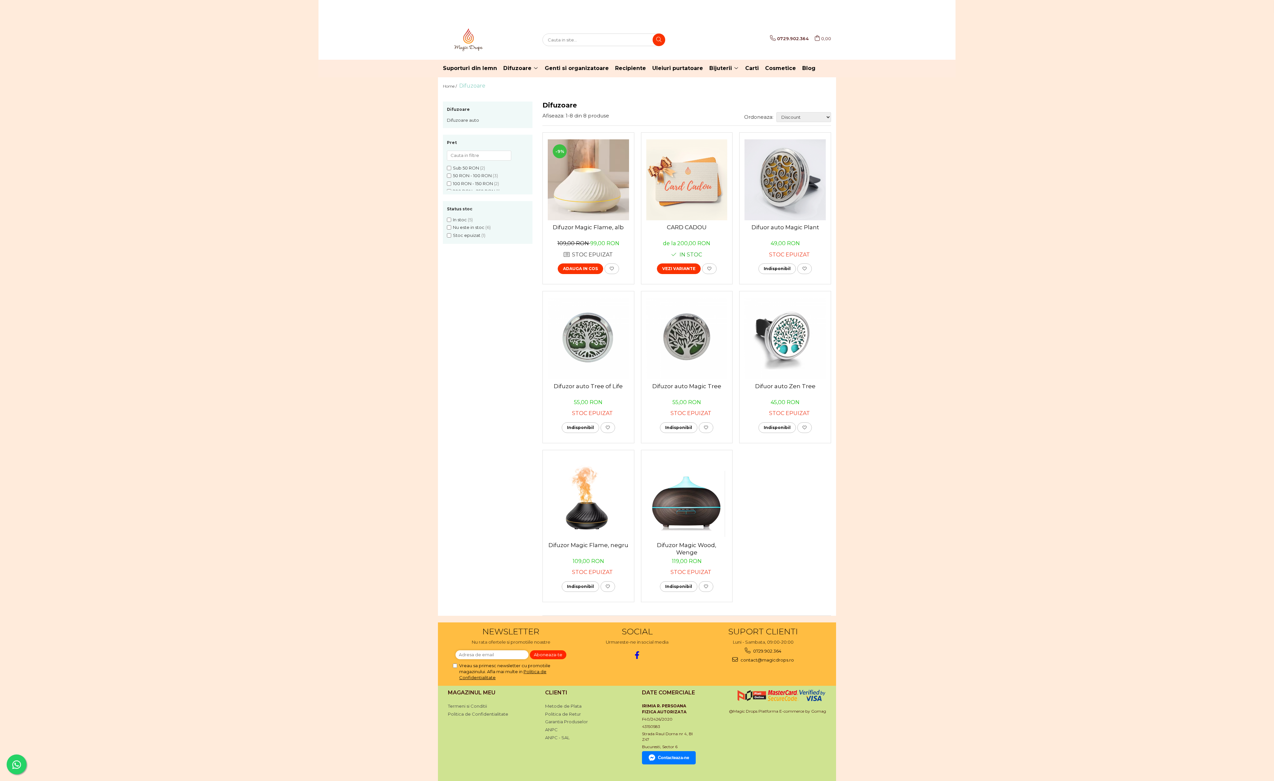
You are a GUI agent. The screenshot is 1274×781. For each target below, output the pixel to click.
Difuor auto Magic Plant (785, 227)
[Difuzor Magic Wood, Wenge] (687, 497)
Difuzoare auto (463, 120)
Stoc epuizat (466, 235)
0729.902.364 (766, 651)
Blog (808, 68)
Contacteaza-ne (673, 757)
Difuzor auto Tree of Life (588, 386)
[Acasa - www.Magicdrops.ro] (476, 39)
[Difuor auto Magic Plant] (785, 180)
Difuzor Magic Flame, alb (588, 227)
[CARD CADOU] (687, 180)
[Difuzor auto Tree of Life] (588, 338)
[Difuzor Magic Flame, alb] (588, 180)
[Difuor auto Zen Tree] (785, 338)
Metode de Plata (563, 706)
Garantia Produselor (566, 721)
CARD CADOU (687, 227)
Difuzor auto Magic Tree (686, 386)
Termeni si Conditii (467, 706)
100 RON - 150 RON (473, 183)
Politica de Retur (563, 714)
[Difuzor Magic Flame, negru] (588, 497)
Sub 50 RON (466, 168)
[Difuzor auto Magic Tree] (687, 338)
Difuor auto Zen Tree (785, 386)
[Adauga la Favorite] (611, 268)
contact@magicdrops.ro (767, 660)
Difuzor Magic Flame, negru (588, 545)
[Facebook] (637, 655)
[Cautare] (659, 40)
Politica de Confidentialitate (478, 714)
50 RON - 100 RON (472, 175)
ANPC (551, 729)
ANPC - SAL (557, 737)
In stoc (460, 219)
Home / (450, 86)
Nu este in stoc (468, 227)
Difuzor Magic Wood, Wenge (686, 549)
